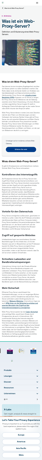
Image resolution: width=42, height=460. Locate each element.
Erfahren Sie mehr (21, 149)
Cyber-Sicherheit (32, 312)
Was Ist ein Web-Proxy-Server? (14, 8)
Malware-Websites (16, 301)
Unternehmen (9, 394)
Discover (7, 382)
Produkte (8, 370)
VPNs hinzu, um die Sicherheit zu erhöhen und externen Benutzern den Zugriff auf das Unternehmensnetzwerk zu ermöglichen (20, 305)
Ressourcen (9, 388)
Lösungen (8, 376)
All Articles (7, 16)
